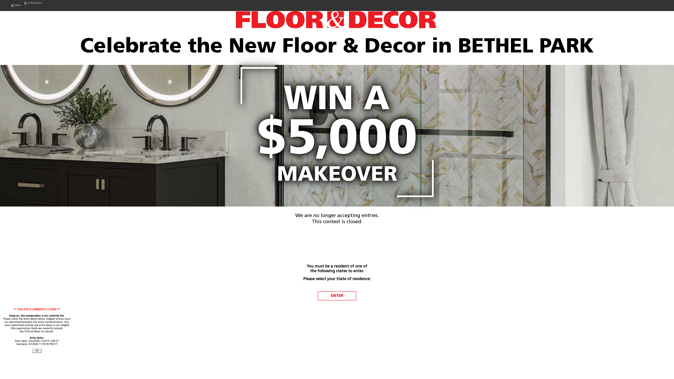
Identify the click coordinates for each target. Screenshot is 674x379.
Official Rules (34, 3)
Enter (337, 296)
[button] (37, 351)
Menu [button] (17, 5)
